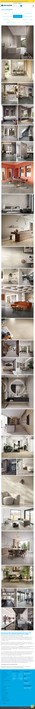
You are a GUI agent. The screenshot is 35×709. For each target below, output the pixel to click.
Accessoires (4, 676)
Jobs (3, 684)
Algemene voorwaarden (28, 707)
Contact (3, 682)
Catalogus (19, 3)
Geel (25, 676)
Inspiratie (4, 677)
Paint (18, 19)
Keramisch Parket (28, 13)
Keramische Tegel (18, 16)
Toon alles (5, 13)
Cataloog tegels (5, 694)
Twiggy (31, 19)
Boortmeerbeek (27, 685)
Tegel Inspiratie (5, 697)
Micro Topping (5, 693)
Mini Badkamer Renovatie (4, 690)
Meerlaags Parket (6, 19)
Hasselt (26, 681)
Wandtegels (4, 672)
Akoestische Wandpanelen (16, 13)
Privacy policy (21, 707)
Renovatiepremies (5, 701)
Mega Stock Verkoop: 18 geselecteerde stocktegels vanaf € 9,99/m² (14, 1)
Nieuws (3, 688)
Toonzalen (4, 687)
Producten (15, 3)
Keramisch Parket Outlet (7, 16)
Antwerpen (26, 671)
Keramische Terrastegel (28, 16)
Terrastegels (4, 673)
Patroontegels (24, 19)
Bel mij (3, 683)
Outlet (13, 19)
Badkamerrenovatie (6, 680)
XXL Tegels (27, 22)
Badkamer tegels (5, 698)
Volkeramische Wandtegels (10, 22)
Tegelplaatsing (5, 692)
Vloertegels (4, 671)
